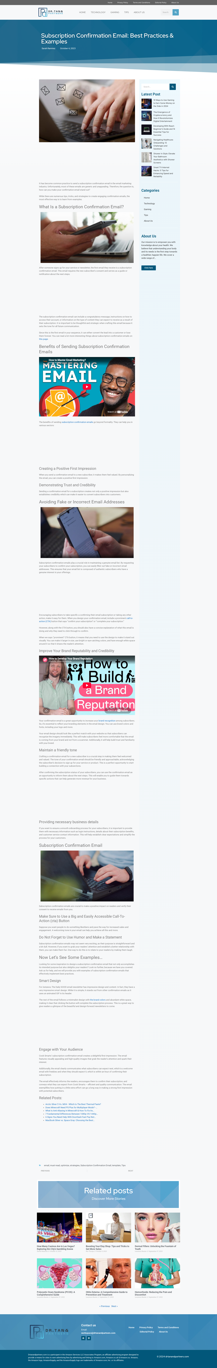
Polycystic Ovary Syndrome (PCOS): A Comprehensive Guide (56, 1293)
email (46, 1165)
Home (110, 3)
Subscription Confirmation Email (95, 1165)
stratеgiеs (75, 1165)
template (116, 1165)
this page (43, 339)
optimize (65, 1165)
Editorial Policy (160, 3)
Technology (98, 12)
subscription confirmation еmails (77, 422)
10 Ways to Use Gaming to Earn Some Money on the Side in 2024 (164, 103)
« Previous (104, 1306)
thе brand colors (98, 1000)
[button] (83, 1338)
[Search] (176, 12)
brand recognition (107, 720)
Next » (114, 1306)
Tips (126, 12)
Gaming (115, 12)
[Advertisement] (87, 163)
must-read (55, 1165)
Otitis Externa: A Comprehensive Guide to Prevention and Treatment (106, 1293)
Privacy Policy (122, 3)
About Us (175, 3)
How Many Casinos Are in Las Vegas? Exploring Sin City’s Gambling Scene (56, 1247)
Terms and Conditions (141, 3)
